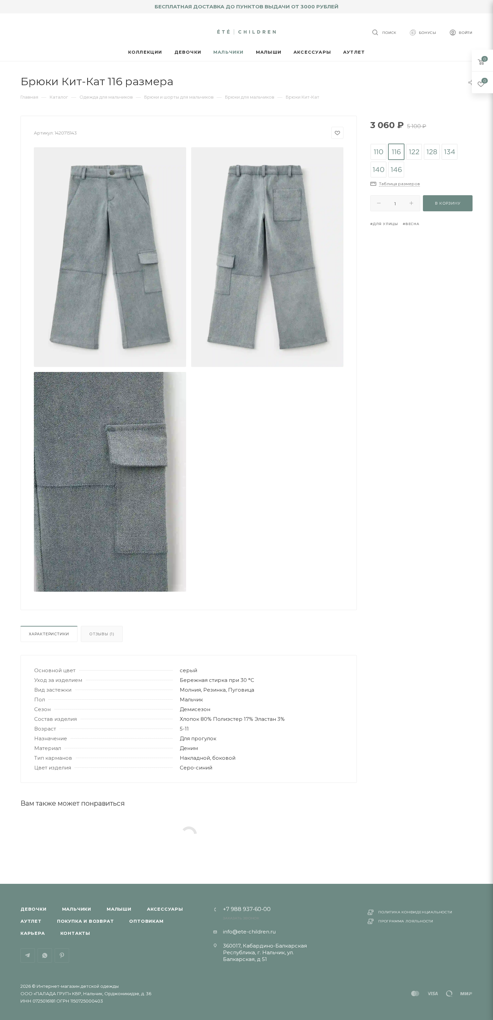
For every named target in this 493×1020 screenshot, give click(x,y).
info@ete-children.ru (249, 931)
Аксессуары (165, 909)
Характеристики (49, 634)
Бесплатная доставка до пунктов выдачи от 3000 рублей (246, 6)
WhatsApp (45, 955)
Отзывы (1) (101, 634)
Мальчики (76, 909)
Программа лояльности (405, 921)
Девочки (33, 909)
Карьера (32, 933)
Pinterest (62, 955)
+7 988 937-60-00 (247, 909)
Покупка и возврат (85, 921)
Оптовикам (146, 921)
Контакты (75, 933)
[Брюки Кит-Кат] (110, 257)
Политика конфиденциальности (415, 912)
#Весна (411, 224)
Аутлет (31, 921)
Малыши (119, 909)
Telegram (27, 955)
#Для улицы (384, 224)
